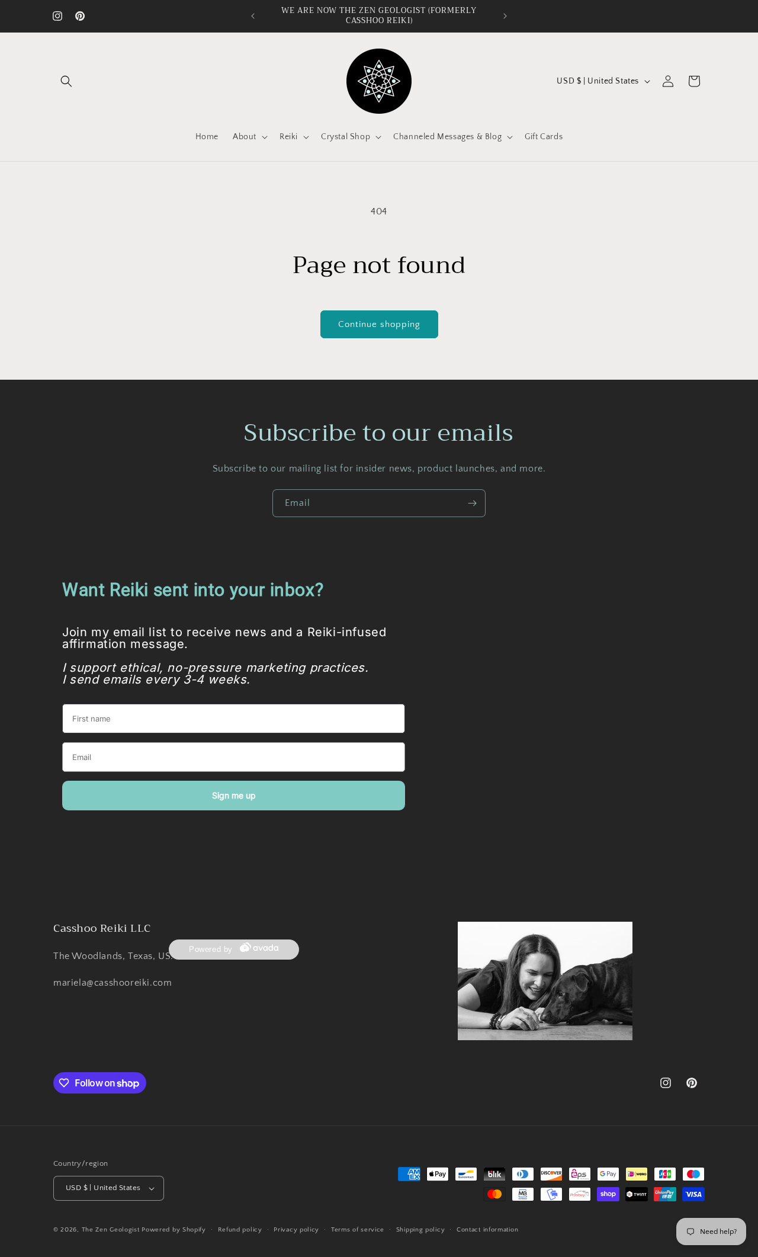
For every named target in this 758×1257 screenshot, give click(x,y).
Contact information (487, 1229)
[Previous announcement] (253, 16)
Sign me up (234, 795)
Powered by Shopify (174, 1229)
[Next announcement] (505, 16)
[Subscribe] (472, 503)
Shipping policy (420, 1229)
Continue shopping (379, 324)
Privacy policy (296, 1229)
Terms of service (357, 1229)
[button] (66, 81)
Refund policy (240, 1229)
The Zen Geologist (111, 1229)
